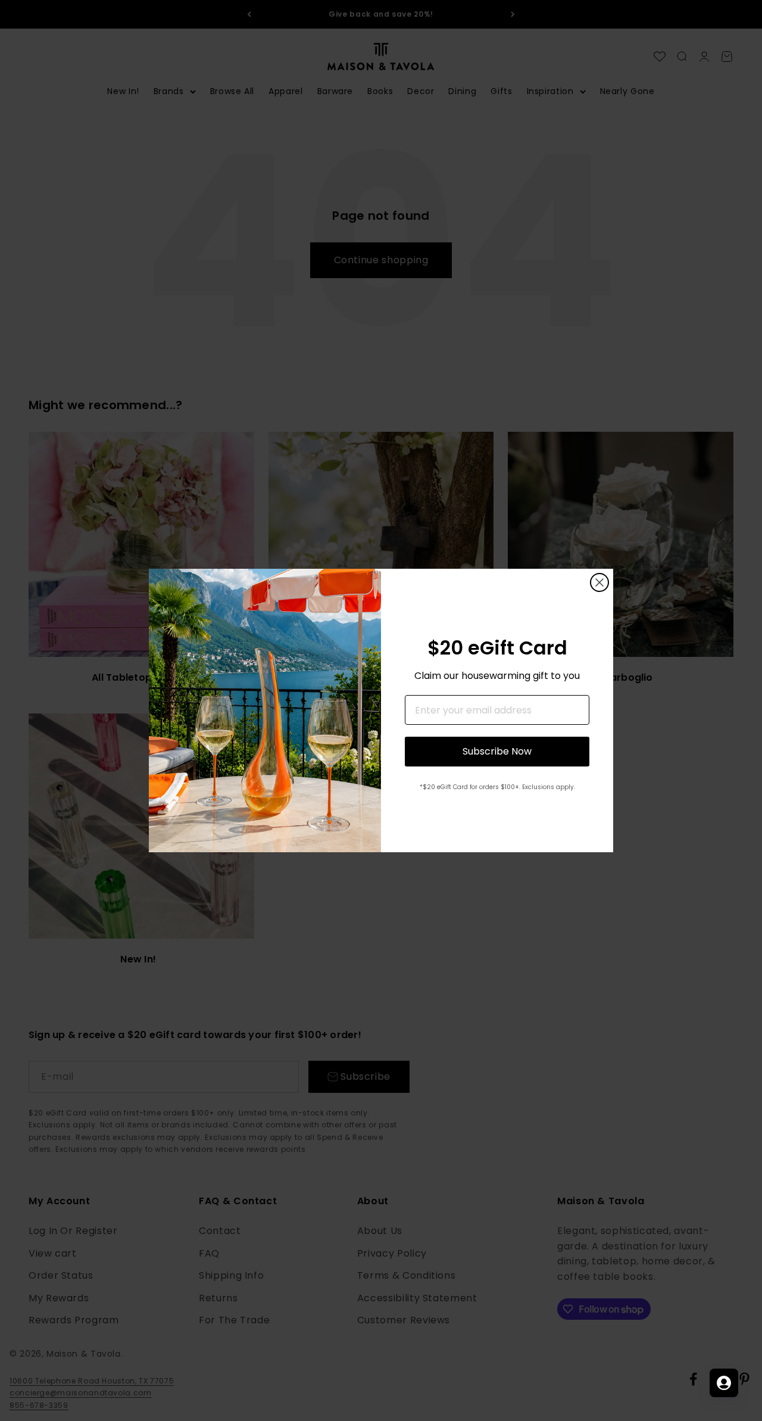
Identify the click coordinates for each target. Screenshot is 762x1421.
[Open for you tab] (724, 1383)
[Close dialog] (599, 582)
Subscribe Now (497, 751)
